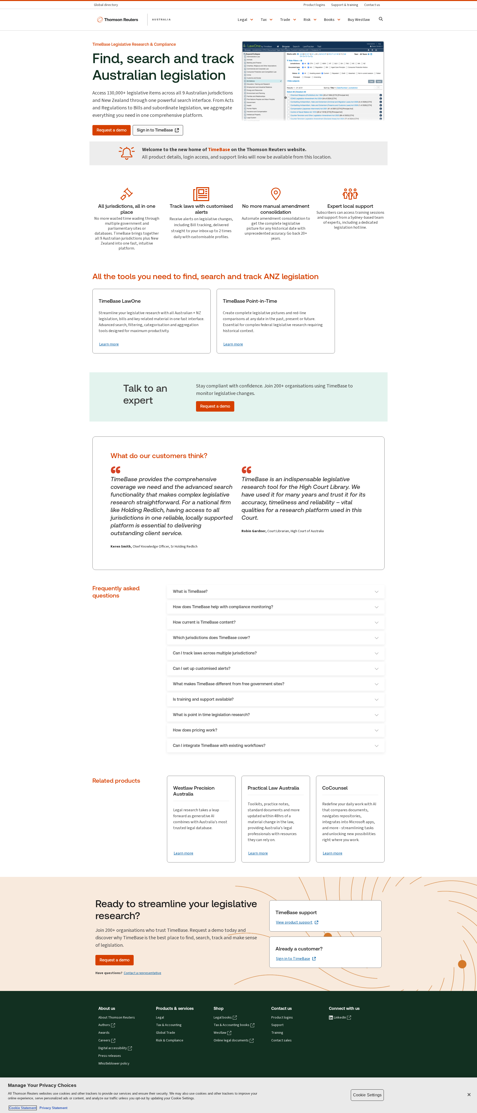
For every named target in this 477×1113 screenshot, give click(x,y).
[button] (246, 19)
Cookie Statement (22, 1108)
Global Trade (165, 1032)
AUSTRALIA (161, 19)
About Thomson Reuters (116, 1017)
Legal (160, 1017)
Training (277, 1032)
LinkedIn (340, 1017)
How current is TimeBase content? (204, 622)
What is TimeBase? (190, 591)
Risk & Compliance (169, 1040)
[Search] (381, 19)
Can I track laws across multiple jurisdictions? (215, 653)
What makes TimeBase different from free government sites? (228, 684)
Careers (104, 1040)
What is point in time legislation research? (211, 714)
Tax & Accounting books (231, 1025)
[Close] (469, 1094)
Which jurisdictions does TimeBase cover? (211, 637)
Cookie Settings (367, 1095)
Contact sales (281, 1040)
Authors (104, 1025)
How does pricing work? (195, 730)
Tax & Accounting (169, 1025)
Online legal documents (231, 1040)
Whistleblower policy (113, 1063)
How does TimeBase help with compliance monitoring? (223, 606)
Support (277, 1025)
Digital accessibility (112, 1048)
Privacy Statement (52, 1108)
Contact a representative (142, 973)
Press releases (109, 1056)
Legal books (223, 1017)
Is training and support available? (203, 699)
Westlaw (220, 1032)
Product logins (282, 1017)
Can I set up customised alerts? (201, 668)
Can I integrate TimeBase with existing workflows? (219, 745)
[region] (238, 1095)
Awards (104, 1032)
